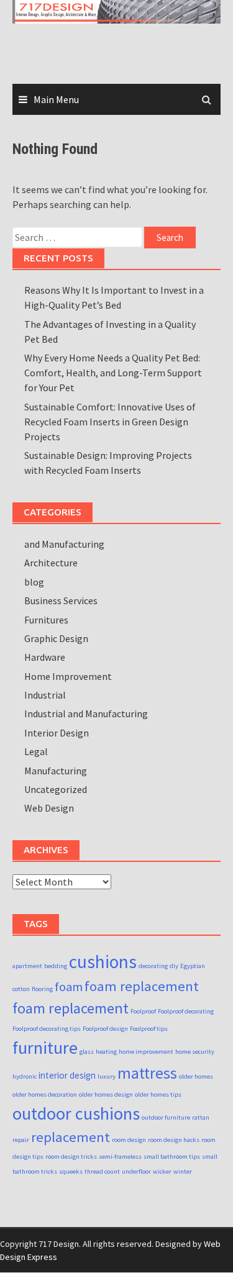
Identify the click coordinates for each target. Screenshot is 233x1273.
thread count (102, 1171)
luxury (107, 1076)
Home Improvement (68, 676)
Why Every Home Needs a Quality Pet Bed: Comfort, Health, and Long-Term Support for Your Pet (113, 372)
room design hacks (173, 1140)
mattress (147, 1073)
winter (182, 1171)
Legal (36, 751)
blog (34, 582)
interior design (67, 1075)
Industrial (45, 695)
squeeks (71, 1171)
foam (69, 987)
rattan (200, 1117)
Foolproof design (105, 1029)
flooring (42, 989)
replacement (70, 1137)
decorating (153, 966)
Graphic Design (56, 638)
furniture (45, 1047)
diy (174, 966)
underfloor (136, 1171)
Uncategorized (55, 789)
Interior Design (56, 733)
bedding (55, 966)
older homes (196, 1076)
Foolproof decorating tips (46, 1029)
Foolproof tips (149, 1029)
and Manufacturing (64, 544)
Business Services (61, 600)
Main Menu (56, 99)
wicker (162, 1171)
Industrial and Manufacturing (86, 713)
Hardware (44, 657)
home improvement (146, 1052)
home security (194, 1052)
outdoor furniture (166, 1117)
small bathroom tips (172, 1157)
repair (20, 1140)
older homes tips (158, 1094)
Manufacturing (55, 770)
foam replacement (142, 986)
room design (129, 1140)
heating (106, 1052)
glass (87, 1052)
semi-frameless (120, 1157)
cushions (103, 961)
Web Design (49, 808)
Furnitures (46, 620)
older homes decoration (44, 1094)
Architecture (51, 562)
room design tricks (71, 1157)
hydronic (24, 1076)
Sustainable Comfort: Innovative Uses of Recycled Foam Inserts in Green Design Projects (110, 422)
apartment (27, 966)
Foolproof (143, 1011)
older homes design (106, 1094)
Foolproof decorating (186, 1011)
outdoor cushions (76, 1113)
